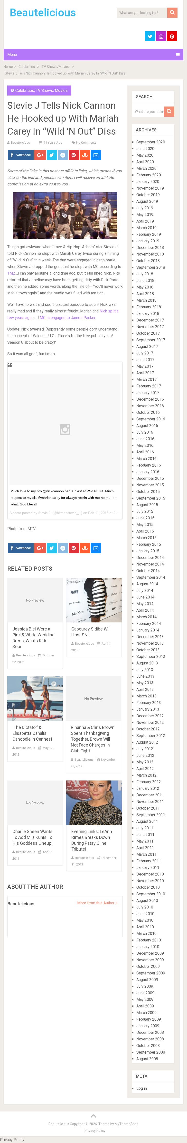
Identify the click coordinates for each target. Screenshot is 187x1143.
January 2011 (147, 867)
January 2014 (147, 630)
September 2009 (150, 973)
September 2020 (150, 142)
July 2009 (144, 986)
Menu (12, 54)
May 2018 (144, 287)
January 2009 (147, 1026)
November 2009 (150, 960)
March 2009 (146, 1012)
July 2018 (144, 274)
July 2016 (144, 432)
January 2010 (147, 946)
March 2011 (146, 854)
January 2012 (147, 788)
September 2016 (150, 419)
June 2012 (145, 755)
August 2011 (147, 821)
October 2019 (148, 194)
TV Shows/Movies (56, 67)
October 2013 (148, 650)
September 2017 (150, 340)
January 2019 (147, 241)
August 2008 (147, 1059)
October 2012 (148, 729)
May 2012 (144, 762)
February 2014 (148, 623)
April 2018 (145, 293)
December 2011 (150, 795)
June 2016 (145, 439)
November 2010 (150, 880)
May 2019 (144, 214)
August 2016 (147, 425)
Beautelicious (43, 12)
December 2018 (150, 247)
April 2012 (145, 768)
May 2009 (144, 999)
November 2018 (150, 254)
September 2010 (150, 894)
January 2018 (147, 313)
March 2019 (146, 227)
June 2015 (145, 518)
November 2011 (150, 801)
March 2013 (146, 696)
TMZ (11, 273)
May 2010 (144, 920)
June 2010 (145, 913)
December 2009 (150, 953)
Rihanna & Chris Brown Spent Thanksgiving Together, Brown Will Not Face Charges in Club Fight (92, 739)
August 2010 (147, 900)
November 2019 (150, 188)
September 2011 (150, 814)
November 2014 (150, 564)
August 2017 (147, 346)
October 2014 (148, 570)
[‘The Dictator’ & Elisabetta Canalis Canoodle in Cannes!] (35, 698)
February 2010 (148, 940)
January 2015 (147, 551)
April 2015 (145, 531)
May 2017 (144, 366)
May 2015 (144, 524)
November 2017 (150, 326)
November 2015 (150, 485)
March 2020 (146, 168)
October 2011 (148, 808)
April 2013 (145, 689)
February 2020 (148, 175)
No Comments (86, 142)
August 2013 (147, 663)
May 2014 (144, 603)
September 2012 (150, 735)
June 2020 (145, 148)
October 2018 (148, 260)
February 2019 (148, 234)
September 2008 (150, 1052)
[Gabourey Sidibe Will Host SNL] (94, 600)
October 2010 (148, 887)
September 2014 (150, 577)
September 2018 (150, 267)
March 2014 (146, 617)
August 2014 (147, 584)
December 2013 (150, 636)
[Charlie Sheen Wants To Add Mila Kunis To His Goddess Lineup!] (35, 802)
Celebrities (27, 67)
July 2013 (144, 669)
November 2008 (150, 1039)
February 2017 (148, 386)
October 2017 (148, 333)
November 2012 (150, 722)
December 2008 (150, 1032)
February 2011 (148, 861)
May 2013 (144, 683)
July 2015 (144, 511)
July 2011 (144, 828)
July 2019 (144, 208)
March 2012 (146, 775)
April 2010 (145, 927)
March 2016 (146, 458)
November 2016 (150, 406)
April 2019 (145, 221)
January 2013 (147, 709)
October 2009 (148, 966)
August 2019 (147, 201)
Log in (141, 1088)
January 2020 (147, 181)
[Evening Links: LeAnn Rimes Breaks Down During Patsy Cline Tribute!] (94, 802)
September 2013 (150, 656)
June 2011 (145, 834)
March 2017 (146, 379)
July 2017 (144, 353)
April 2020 (145, 162)
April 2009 (145, 1006)
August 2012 (147, 742)
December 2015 (150, 478)
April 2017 (145, 373)
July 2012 (144, 749)
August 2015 (147, 504)
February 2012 (148, 782)
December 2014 (150, 557)
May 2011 (144, 841)
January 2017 (147, 392)
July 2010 (144, 907)
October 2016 (148, 412)
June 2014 (145, 597)
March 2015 (146, 537)
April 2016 (145, 452)
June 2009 (145, 993)
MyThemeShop (127, 1124)
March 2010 (146, 933)
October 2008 (148, 1045)
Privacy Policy (94, 1130)
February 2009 (148, 1019)
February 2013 (148, 702)
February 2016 (148, 465)
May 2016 (144, 445)
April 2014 (145, 610)
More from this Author (96, 903)
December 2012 (150, 716)
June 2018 (145, 280)
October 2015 (148, 491)
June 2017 (145, 359)
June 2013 (145, 676)
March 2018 (146, 300)
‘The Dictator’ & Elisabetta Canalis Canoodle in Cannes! (32, 733)
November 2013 (150, 643)
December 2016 (150, 399)
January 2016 (147, 472)
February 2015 (148, 544)
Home (8, 67)
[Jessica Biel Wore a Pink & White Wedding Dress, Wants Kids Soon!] (35, 600)
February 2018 (148, 307)
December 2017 (150, 320)
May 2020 (144, 155)
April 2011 (145, 847)
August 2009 (147, 979)
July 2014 (144, 590)
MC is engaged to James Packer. (68, 317)
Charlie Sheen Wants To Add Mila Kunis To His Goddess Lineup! (32, 837)
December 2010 (150, 874)
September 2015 (150, 498)
